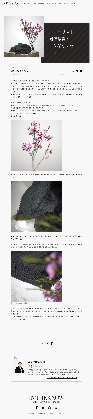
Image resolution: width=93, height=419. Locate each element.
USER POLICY (41, 413)
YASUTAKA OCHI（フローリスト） (19, 74)
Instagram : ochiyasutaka (35, 367)
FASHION (34, 4)
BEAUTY (48, 4)
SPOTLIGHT (41, 4)
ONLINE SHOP (26, 4)
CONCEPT (72, 4)
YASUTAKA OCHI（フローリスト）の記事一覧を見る (62, 378)
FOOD (60, 4)
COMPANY (52, 413)
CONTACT (61, 413)
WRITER (66, 4)
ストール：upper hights (19, 303)
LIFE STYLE (54, 4)
